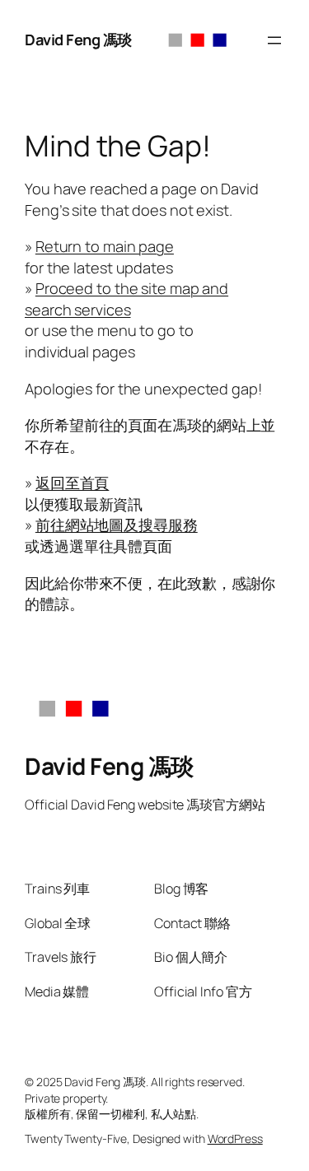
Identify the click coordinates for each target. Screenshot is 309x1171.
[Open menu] (274, 40)
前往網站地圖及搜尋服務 (116, 524)
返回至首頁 (72, 482)
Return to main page (104, 246)
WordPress (235, 1138)
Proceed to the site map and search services (126, 299)
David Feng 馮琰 (78, 39)
